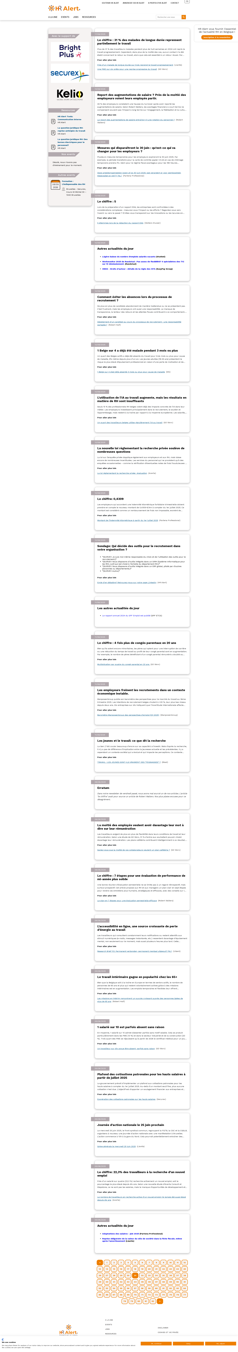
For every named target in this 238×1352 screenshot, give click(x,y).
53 (107, 1288)
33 (149, 1275)
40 (107, 1282)
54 (114, 1288)
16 (121, 1269)
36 (170, 1275)
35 (163, 1275)
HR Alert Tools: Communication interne (69, 118)
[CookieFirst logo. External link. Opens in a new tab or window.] (3, 1340)
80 (138, 1301)
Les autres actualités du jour (118, 608)
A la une (52, 17)
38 (184, 1275)
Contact (175, 3)
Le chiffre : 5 (106, 201)
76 (177, 1295)
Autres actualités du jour (115, 248)
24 (177, 1269)
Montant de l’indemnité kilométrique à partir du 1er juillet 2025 (127, 520)
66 (107, 1295)
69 (128, 1295)
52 (100, 1288)
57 (135, 1288)
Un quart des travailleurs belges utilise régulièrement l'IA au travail (129, 422)
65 (100, 1295)
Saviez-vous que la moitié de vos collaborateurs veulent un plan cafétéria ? (133, 850)
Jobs (75, 17)
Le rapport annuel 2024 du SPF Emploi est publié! (126, 615)
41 (114, 1282)
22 (163, 1269)
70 (135, 1295)
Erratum (103, 788)
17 (128, 1269)
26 (100, 1275)
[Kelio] (70, 95)
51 (185, 1282)
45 (142, 1282)
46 (149, 1282)
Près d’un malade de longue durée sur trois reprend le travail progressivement (135, 65)
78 (124, 1301)
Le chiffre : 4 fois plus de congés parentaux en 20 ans (136, 643)
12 (185, 1262)
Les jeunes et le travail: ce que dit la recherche (131, 740)
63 (177, 1288)
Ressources (89, 17)
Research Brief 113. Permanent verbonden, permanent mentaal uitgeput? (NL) (134, 951)
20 (149, 1269)
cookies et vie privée (168, 1332)
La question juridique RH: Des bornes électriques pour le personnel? (73, 142)
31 (135, 1275)
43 (128, 1282)
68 (121, 1295)
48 (163, 1282)
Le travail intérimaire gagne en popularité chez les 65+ (137, 977)
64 (184, 1288)
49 (170, 1282)
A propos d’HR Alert (157, 3)
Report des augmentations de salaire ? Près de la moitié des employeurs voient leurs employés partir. (141, 96)
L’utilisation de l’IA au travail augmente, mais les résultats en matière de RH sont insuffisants (141, 399)
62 (170, 1288)
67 (114, 1295)
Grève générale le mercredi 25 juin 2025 (116, 1146)
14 (107, 1269)
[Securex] (70, 73)
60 (156, 1288)
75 (170, 1295)
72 (149, 1295)
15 (114, 1269)
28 (114, 1275)
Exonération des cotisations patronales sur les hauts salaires (126, 1099)
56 (128, 1288)
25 (184, 1269)
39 (100, 1282)
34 (156, 1275)
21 (156, 1269)
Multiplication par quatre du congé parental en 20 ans (123, 664)
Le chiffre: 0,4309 (110, 499)
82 (153, 1301)
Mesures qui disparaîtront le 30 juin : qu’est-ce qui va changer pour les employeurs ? (136, 149)
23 (170, 1269)
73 (156, 1295)
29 (121, 1275)
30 (128, 1275)
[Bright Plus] (70, 51)
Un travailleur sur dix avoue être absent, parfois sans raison (126, 1048)
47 (156, 1282)
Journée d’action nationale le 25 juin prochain (130, 1125)
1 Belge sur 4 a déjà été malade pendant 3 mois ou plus (137, 350)
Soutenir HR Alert (110, 3)
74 (163, 1295)
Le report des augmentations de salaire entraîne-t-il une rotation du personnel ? (136, 120)
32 (142, 1275)
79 (131, 1301)
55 (121, 1288)
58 (142, 1288)
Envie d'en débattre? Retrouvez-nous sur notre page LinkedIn (126, 582)
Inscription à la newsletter (217, 37)
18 (135, 1269)
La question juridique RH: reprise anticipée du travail (71, 129)
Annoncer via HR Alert (133, 3)
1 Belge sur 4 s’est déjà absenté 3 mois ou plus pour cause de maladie (131, 372)
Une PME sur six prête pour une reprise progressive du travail (127, 69)
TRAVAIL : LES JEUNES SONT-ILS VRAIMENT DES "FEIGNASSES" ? (129, 762)
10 (170, 1262)
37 (177, 1275)
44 (135, 1282)
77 (184, 1295)
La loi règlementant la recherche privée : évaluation (122, 473)
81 (146, 1301)
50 (177, 1282)
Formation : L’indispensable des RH (73, 182)
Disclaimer (163, 1328)
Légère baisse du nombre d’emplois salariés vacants (128, 256)
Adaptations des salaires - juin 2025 (120, 1234)
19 (142, 1269)
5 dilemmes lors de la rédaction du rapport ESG (120, 223)
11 (177, 1262)
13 (100, 1269)
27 (107, 1275)
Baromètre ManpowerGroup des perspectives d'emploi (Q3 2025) (128, 715)
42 (121, 1282)
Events (65, 17)
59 (149, 1288)
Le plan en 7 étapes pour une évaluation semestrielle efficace (127, 900)
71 (142, 1295)
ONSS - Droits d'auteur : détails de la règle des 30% (129, 269)
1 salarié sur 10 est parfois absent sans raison (130, 1027)
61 (163, 1288)
